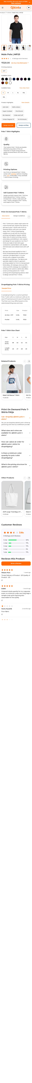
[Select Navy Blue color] (6, 79)
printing (13, 174)
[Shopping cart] (29, 8)
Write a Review (16, 563)
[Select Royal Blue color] (14, 79)
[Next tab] (29, 216)
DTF (4, 71)
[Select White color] (10, 82)
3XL (4, 97)
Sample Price (6, 288)
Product (2, 12)
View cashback (16, 3)
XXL (24, 92)
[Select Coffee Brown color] (25, 79)
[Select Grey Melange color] (10, 79)
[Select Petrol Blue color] (29, 79)
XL (18, 92)
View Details (25, 102)
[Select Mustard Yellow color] (6, 82)
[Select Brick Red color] (2, 82)
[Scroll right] (29, 361)
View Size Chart (24, 88)
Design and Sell (8, 125)
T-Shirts (8, 12)
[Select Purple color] (21, 79)
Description (5, 216)
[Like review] (2, 580)
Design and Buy (24, 125)
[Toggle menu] (2, 8)
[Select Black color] (2, 79)
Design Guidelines (19, 216)
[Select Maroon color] (17, 79)
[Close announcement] (30, 2)
